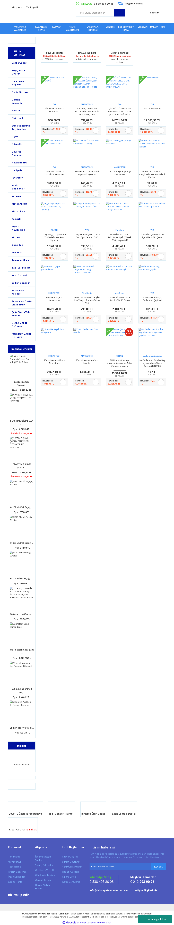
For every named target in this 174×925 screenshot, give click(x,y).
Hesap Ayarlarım (71, 871)
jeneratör (17, 177)
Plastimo (120, 230)
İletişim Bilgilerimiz (17, 871)
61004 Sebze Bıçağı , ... (21, 578)
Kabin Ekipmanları (18, 187)
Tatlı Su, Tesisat (21, 267)
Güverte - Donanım (17, 153)
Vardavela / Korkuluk (93, 28)
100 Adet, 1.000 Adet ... (22, 614)
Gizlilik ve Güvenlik (45, 870)
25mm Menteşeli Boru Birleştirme (54, 362)
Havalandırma (20, 162)
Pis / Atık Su (18, 211)
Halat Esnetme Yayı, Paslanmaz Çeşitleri (152, 299)
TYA (54, 104)
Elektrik (16, 110)
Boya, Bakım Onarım (18, 72)
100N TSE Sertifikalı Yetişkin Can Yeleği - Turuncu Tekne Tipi (87, 300)
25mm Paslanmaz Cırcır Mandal (87, 362)
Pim (163, 27)
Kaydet (158, 866)
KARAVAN (56, 27)
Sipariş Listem (69, 876)
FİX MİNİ (119, 356)
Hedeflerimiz (14, 866)
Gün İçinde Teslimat (45, 875)
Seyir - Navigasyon (18, 228)
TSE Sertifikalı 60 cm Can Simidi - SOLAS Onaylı (119, 299)
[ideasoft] (69, 922)
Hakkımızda (14, 856)
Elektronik (18, 118)
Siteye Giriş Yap (70, 856)
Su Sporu (17, 252)
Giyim (15, 136)
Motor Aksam (19, 203)
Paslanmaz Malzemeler (20, 28)
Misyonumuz (14, 861)
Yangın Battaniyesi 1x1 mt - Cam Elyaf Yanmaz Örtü (87, 236)
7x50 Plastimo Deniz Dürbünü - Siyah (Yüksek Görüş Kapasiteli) (119, 237)
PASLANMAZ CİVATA (41, 28)
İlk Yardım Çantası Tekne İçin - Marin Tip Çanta (152, 236)
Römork (16, 218)
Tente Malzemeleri (72, 28)
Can (119, 104)
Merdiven (142, 27)
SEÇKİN (54, 230)
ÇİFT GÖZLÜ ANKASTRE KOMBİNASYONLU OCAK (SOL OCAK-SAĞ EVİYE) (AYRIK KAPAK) (119, 111)
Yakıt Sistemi (19, 275)
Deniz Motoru (20, 92)
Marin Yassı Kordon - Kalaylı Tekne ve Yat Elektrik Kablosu (152, 174)
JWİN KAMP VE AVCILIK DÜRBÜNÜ (54, 110)
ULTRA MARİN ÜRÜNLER (19, 324)
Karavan (16, 196)
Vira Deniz (87, 293)
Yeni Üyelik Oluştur (72, 866)
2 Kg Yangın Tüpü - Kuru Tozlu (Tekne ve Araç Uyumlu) (54, 237)
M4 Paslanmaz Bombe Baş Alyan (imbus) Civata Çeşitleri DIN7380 (152, 363)
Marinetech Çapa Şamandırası (54, 299)
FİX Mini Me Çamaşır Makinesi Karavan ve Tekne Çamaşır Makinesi (120, 363)
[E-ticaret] (87, 922)
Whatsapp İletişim (157, 919)
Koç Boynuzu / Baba (126, 28)
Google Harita (15, 881)
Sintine (16, 237)
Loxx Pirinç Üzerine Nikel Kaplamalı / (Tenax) (87, 173)
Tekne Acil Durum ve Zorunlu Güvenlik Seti (54, 173)
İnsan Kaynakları (16, 876)
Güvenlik (17, 144)
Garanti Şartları (43, 880)
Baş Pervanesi (19, 62)
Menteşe (110, 27)
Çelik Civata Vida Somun (21, 314)
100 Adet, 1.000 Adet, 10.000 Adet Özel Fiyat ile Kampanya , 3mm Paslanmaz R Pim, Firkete (87, 111)
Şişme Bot (17, 244)
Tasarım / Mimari (21, 260)
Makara (154, 27)
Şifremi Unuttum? (71, 861)
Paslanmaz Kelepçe (18, 292)
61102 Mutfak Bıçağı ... (21, 507)
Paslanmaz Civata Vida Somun (22, 303)
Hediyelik (17, 170)
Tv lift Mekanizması (152, 108)
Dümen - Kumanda (17, 101)
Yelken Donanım (21, 282)
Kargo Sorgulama (71, 881)
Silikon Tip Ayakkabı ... (22, 727)
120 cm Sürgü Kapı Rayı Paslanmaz (120, 173)
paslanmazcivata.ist (152, 356)
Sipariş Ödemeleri (44, 864)
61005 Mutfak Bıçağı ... (21, 542)
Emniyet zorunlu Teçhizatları (21, 127)
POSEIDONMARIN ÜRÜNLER (21, 335)
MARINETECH (87, 104)
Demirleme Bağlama (18, 83)
